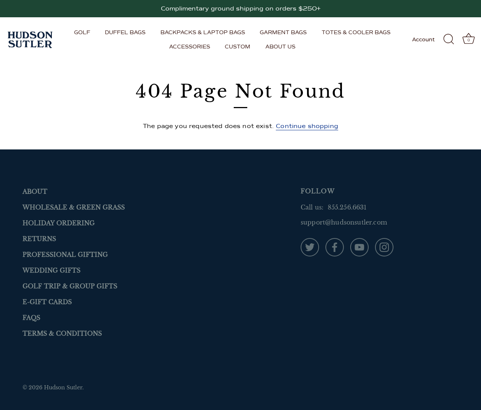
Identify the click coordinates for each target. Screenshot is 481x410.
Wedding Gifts (51, 270)
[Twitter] (310, 246)
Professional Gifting (65, 254)
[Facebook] (334, 246)
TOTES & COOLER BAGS (356, 32)
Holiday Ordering (59, 223)
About (35, 191)
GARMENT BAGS (283, 32)
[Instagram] (384, 246)
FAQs (31, 317)
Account (423, 39)
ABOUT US (280, 46)
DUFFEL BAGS (125, 32)
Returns (39, 239)
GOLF (82, 32)
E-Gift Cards (47, 302)
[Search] (448, 39)
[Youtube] (359, 246)
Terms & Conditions (62, 333)
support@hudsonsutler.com (344, 222)
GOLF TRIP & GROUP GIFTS (70, 286)
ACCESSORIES (189, 46)
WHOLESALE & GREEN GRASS (74, 207)
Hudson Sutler (63, 387)
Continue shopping (307, 126)
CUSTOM (237, 46)
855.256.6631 (347, 207)
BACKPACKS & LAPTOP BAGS (202, 32)
